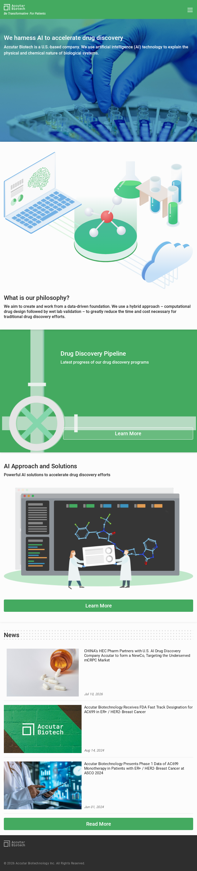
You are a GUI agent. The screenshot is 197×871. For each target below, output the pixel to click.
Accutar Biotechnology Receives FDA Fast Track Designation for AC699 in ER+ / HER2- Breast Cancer (138, 709)
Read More (98, 824)
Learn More (128, 433)
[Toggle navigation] (188, 10)
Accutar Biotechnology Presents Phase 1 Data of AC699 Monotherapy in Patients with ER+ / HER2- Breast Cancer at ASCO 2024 (134, 768)
